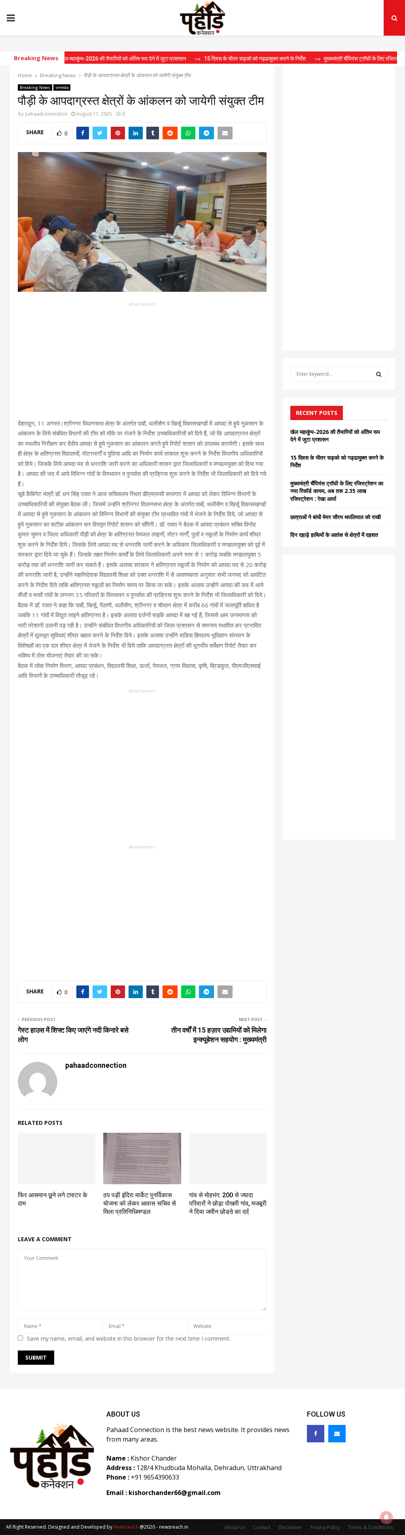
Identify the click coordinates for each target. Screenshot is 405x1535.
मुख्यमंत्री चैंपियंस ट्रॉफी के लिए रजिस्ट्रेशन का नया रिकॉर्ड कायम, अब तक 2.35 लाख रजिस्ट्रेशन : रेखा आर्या (336, 490)
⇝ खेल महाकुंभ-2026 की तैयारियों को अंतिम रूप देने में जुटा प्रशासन (94, 58)
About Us (234, 1527)
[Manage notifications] (386, 1517)
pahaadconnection (46, 113)
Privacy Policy (325, 1527)
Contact (262, 1527)
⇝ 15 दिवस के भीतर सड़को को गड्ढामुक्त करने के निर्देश (226, 58)
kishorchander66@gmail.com (175, 1492)
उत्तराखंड (61, 87)
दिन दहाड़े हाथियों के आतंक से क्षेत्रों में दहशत (334, 534)
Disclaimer (290, 1527)
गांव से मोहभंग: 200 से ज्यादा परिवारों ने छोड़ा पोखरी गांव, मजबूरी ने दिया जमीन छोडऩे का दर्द (228, 1203)
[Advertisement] (142, 363)
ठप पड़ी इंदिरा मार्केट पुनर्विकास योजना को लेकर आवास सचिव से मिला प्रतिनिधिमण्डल (139, 1203)
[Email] (337, 1433)
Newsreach (126, 1527)
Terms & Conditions (370, 1527)
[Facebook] (315, 1433)
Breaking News (35, 87)
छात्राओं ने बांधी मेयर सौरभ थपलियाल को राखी (335, 517)
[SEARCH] (378, 374)
